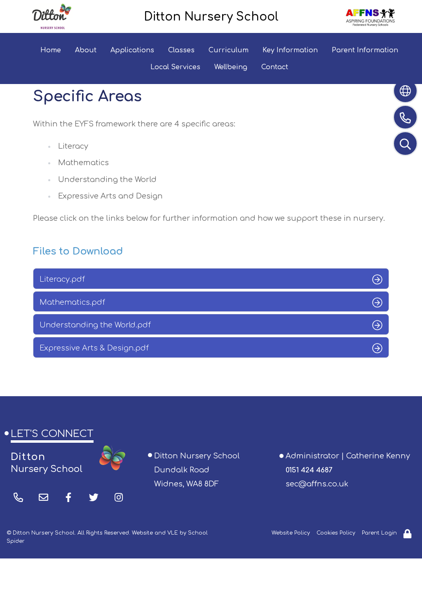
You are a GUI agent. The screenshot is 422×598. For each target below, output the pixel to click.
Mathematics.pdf (72, 302)
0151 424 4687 (309, 470)
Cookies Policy (335, 533)
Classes (181, 50)
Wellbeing (230, 67)
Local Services (175, 67)
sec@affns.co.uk (317, 484)
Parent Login (379, 533)
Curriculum (229, 50)
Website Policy (291, 533)
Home (50, 50)
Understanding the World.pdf (95, 325)
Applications (132, 50)
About (85, 50)
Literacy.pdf (62, 279)
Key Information (290, 50)
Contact (274, 67)
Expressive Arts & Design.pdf (94, 348)
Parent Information (365, 50)
